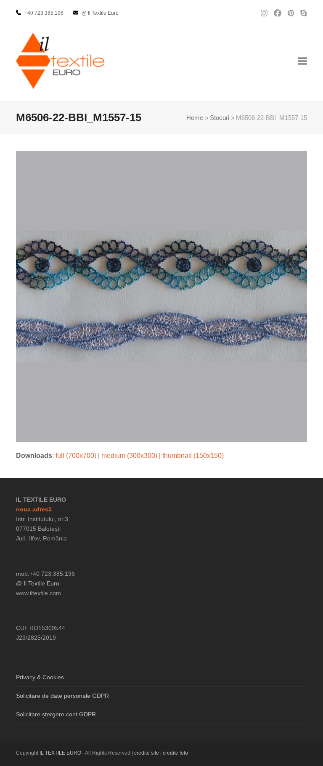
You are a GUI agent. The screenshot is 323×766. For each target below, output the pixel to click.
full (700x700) (76, 455)
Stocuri (219, 117)
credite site (146, 753)
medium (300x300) (129, 455)
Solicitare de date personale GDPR (62, 695)
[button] (302, 60)
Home (194, 117)
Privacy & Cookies (40, 677)
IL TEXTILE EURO (61, 753)
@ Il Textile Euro (37, 583)
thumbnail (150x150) (193, 455)
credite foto (175, 753)
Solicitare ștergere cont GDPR (56, 714)
